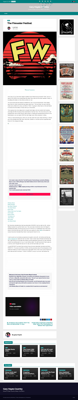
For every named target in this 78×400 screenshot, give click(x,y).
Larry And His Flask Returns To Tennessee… (48, 373)
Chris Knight (10, 212)
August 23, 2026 (10, 375)
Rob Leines (10, 219)
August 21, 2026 (46, 375)
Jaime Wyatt (10, 217)
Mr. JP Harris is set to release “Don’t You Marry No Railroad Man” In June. (18, 323)
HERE (40, 230)
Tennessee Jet (11, 216)
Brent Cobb (10, 209)
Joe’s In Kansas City (12, 238)
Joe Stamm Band (12, 221)
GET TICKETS (29, 194)
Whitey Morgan (11, 204)
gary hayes (15, 27)
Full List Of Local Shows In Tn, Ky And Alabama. (47, 350)
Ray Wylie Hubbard (12, 206)
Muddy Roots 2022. (10, 350)
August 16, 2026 (64, 375)
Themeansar (28, 397)
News (9, 20)
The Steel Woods (12, 207)
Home (5, 13)
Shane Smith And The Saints (14, 211)
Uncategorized (8, 370)
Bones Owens (11, 214)
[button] (71, 13)
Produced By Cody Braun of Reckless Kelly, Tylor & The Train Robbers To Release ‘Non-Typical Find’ (42, 324)
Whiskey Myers (11, 203)
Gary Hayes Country (39, 7)
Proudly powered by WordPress (9, 397)
